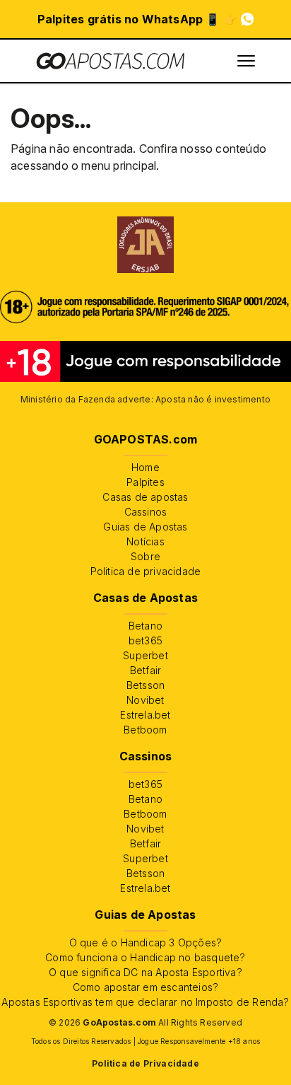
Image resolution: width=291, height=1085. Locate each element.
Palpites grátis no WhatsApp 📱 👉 (137, 19)
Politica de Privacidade (145, 1063)
